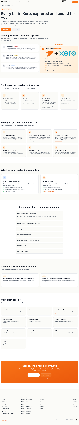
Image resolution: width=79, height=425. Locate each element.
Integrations (7, 5)
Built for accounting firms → (49, 191)
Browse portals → (58, 140)
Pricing (16, 1)
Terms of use (62, 419)
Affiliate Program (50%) (45, 409)
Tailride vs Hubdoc (25, 403)
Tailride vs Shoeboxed (26, 408)
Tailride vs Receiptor (25, 413)
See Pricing (6, 29)
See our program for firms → (44, 378)
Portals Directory (5, 408)
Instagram (75, 401)
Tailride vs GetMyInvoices (26, 399)
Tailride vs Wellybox (25, 409)
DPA (67, 419)
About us (4, 397)
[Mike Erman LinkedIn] (76, 420)
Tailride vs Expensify (25, 404)
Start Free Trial (34, 375)
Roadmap (42, 406)
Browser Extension (6, 403)
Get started (74, 1)
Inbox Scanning (5, 406)
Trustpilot (75, 406)
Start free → (5, 106)
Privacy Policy (56, 419)
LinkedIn (75, 397)
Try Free (16, 29)
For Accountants (23, 1)
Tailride (2, 5)
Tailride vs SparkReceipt (26, 411)
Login (69, 1)
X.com (74, 399)
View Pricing (46, 375)
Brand (41, 408)
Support (42, 403)
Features (11, 1)
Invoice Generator (5, 404)
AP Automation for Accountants (8, 413)
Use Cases (4, 411)
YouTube (75, 404)
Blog (41, 401)
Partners (42, 399)
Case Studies (31, 1)
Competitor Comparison (26, 397)
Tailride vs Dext (24, 401)
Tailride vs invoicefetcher (26, 406)
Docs (41, 404)
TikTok (74, 403)
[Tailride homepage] (4, 1)
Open (3, 409)
